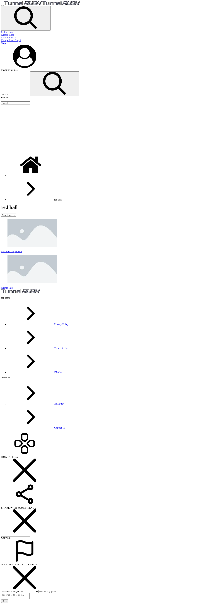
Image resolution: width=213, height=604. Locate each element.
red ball (58, 199)
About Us (59, 404)
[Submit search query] (54, 83)
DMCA (58, 372)
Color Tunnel (7, 32)
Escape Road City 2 (11, 40)
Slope (4, 43)
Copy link (6, 537)
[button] (26, 18)
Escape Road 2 (8, 37)
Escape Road (7, 34)
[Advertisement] (94, 129)
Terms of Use (61, 348)
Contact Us (59, 428)
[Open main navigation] (2, 5)
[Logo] (42, 4)
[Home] (30, 175)
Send (4, 601)
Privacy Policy (61, 324)
